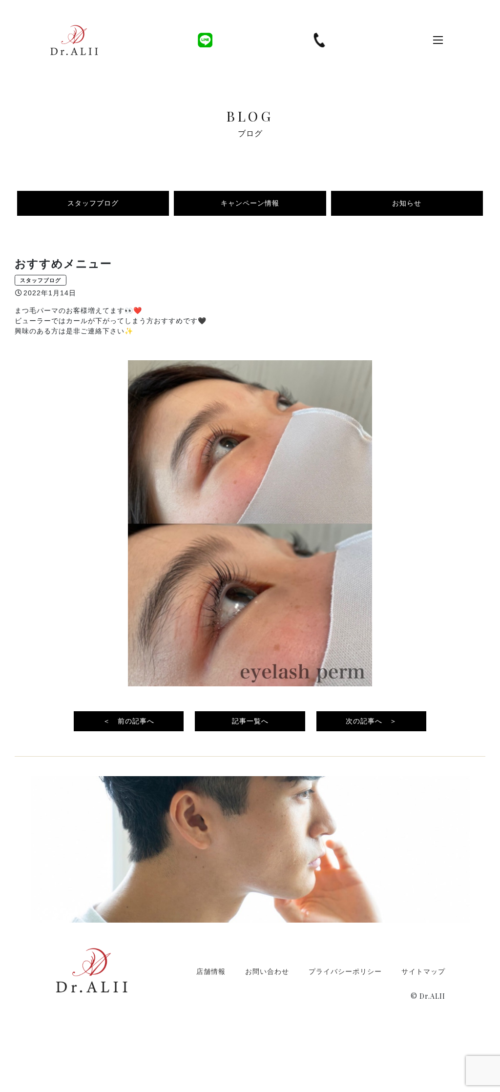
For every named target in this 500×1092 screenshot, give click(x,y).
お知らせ (406, 203)
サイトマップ (423, 971)
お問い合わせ (267, 971)
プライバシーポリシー (345, 971)
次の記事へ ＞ (371, 721)
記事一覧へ (250, 721)
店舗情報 (211, 971)
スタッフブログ (93, 203)
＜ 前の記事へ (128, 721)
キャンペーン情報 (250, 203)
